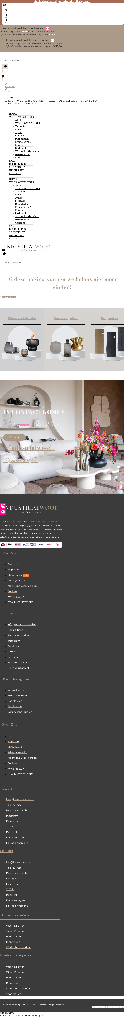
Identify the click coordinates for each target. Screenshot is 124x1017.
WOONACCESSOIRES (21, 117)
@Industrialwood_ (29, 447)
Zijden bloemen (20, 134)
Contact (6, 851)
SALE (12, 160)
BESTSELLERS (17, 163)
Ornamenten (22, 154)
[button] (31, 553)
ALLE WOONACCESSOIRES (27, 122)
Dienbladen (22, 138)
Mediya (60, 1005)
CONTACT (15, 173)
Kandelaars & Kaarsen (23, 143)
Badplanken (109, 318)
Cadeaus (20, 157)
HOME (13, 113)
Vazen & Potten (20, 128)
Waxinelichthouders (27, 151)
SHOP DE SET (17, 167)
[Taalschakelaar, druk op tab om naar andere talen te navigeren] (10, 86)
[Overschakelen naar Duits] (7, 92)
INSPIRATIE (16, 170)
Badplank (21, 148)
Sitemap (43, 1005)
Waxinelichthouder (22, 318)
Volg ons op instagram (20, 461)
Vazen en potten (66, 318)
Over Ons (9, 724)
